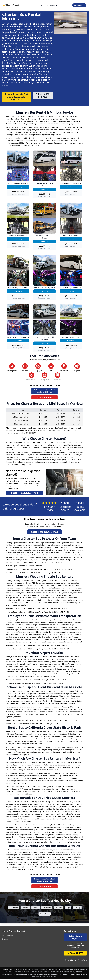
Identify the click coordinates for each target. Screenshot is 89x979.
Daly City (77, 908)
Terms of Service (70, 960)
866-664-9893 (79, 5)
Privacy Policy (82, 960)
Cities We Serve (52, 5)
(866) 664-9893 (18, 191)
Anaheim (25, 908)
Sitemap (5, 939)
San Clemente (13, 908)
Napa (68, 908)
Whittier (35, 908)
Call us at (43, 95)
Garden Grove (44, 914)
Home (43, 5)
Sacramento (47, 908)
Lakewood (58, 908)
